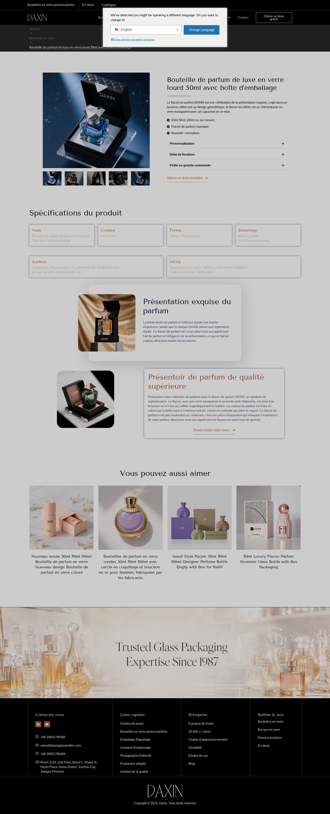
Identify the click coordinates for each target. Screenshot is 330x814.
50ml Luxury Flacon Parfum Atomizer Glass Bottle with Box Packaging (268, 561)
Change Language (201, 30)
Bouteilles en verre (42, 38)
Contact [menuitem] (243, 17)
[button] (47, 120)
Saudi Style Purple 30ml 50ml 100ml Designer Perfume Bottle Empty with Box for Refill (199, 561)
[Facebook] (38, 724)
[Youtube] (47, 724)
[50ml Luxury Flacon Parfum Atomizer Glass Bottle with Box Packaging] (268, 518)
